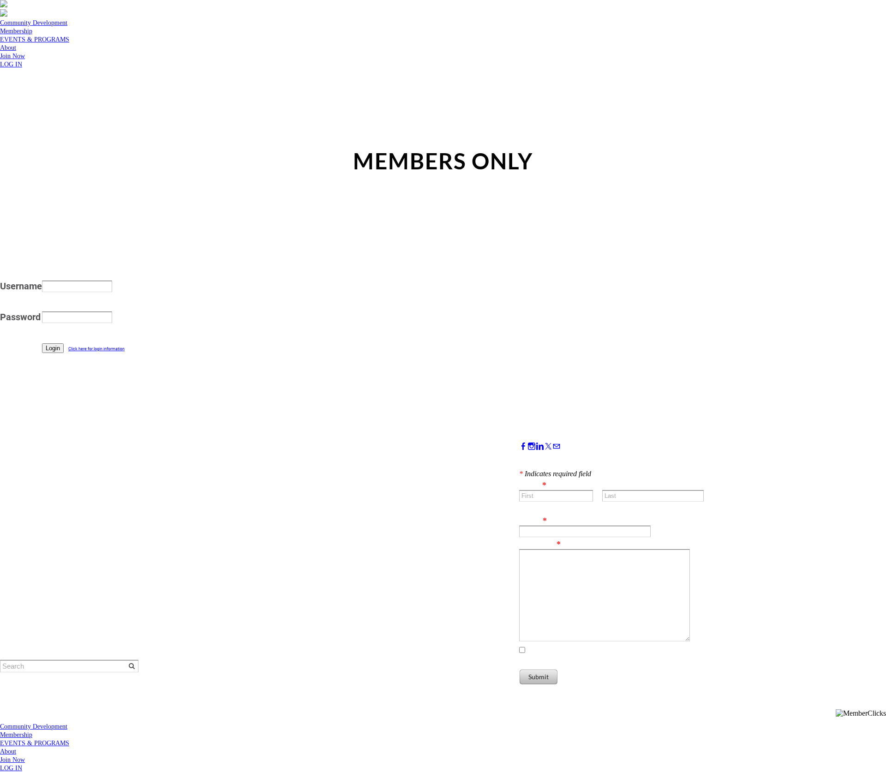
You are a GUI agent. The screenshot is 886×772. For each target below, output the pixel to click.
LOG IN (11, 64)
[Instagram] (531, 446)
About (8, 47)
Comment (540, 544)
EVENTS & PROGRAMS (34, 39)
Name (532, 485)
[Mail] (556, 446)
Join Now (12, 56)
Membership (16, 31)
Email (533, 520)
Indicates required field (555, 474)
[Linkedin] (540, 446)
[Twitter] (548, 446)
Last (609, 506)
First (526, 506)
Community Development (33, 22)
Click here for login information (96, 349)
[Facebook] (523, 446)
